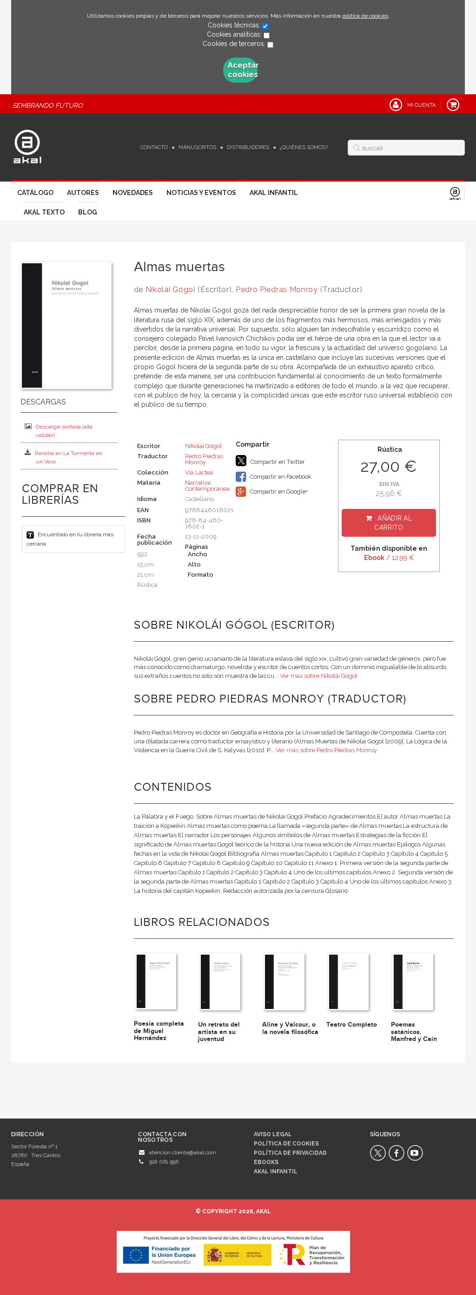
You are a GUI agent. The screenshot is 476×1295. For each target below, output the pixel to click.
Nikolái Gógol (170, 289)
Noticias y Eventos (201, 192)
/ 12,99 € (389, 557)
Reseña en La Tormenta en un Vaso (68, 457)
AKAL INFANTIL (276, 1171)
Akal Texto (44, 212)
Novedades (132, 192)
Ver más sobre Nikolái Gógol (318, 675)
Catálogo (35, 192)
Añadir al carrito (393, 522)
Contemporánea (207, 488)
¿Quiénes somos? (304, 147)
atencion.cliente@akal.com (182, 1152)
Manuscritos (197, 147)
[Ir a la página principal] (27, 145)
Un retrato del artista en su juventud (219, 1032)
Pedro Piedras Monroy (277, 289)
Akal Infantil (274, 192)
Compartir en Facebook (280, 476)
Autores (83, 192)
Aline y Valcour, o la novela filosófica (290, 1028)
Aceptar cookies (243, 70)
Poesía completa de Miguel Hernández (159, 1031)
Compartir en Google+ (278, 491)
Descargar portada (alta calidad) (64, 430)
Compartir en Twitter (277, 461)
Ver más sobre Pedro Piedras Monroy (326, 750)
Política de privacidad (290, 1153)
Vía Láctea (199, 472)
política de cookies (365, 16)
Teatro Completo (351, 1024)
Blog (87, 212)
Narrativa (198, 482)
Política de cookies (286, 1143)
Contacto (154, 147)
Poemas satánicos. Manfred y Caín (414, 1032)
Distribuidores (248, 147)
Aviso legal (273, 1134)
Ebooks (266, 1162)
